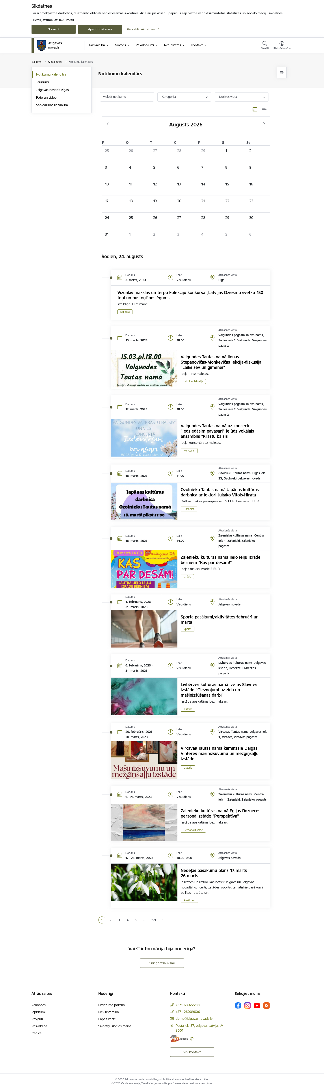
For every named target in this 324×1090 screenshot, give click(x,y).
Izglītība (125, 311)
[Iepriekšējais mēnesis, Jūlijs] (107, 124)
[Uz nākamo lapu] (162, 920)
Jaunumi (42, 82)
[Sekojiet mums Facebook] (238, 1005)
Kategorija (169, 97)
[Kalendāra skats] (255, 109)
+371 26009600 (188, 1012)
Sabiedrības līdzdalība (52, 105)
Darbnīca (189, 509)
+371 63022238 (188, 1005)
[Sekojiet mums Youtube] (257, 1005)
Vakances (39, 1005)
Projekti (37, 1019)
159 (153, 920)
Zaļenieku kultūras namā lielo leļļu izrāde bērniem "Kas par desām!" (221, 560)
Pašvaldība (39, 1026)
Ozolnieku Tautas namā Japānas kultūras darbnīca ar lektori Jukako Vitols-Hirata (220, 492)
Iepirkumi (38, 1012)
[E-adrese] (179, 1038)
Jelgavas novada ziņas (52, 90)
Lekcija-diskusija (193, 381)
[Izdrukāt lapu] (281, 72)
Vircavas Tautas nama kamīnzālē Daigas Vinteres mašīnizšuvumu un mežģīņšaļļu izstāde (220, 753)
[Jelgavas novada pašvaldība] (52, 45)
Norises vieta (228, 97)
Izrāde (187, 576)
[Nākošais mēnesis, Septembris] (264, 124)
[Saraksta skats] (264, 109)
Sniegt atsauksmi (162, 963)
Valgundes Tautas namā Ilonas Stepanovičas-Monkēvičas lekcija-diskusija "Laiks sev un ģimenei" (221, 362)
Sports (188, 629)
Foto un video (46, 97)
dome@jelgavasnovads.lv (194, 1018)
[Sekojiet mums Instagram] (247, 1005)
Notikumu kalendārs (51, 74)
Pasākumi (189, 900)
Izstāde (188, 709)
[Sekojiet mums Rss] (266, 1005)
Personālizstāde (193, 830)
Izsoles (36, 1033)
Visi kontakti (192, 1052)
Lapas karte (107, 1019)
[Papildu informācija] (191, 1038)
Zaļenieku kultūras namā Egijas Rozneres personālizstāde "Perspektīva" (220, 813)
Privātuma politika (111, 1005)
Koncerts (189, 450)
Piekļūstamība (108, 1012)
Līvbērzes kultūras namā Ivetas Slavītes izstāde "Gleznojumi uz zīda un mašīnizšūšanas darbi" (219, 690)
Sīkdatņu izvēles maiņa (115, 1026)
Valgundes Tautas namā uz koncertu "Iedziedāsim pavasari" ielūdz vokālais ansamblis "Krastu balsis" (217, 431)
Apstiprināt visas (100, 29)
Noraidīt (53, 29)
